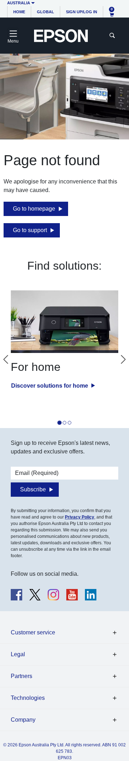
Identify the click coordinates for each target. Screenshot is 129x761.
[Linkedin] (90, 594)
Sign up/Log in (81, 12)
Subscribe (33, 489)
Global (45, 12)
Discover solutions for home (50, 386)
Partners (21, 676)
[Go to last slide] (5, 359)
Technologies (28, 698)
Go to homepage (34, 209)
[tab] (59, 422)
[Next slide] (123, 359)
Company (23, 720)
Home (19, 12)
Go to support (30, 230)
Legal (18, 654)
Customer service (33, 632)
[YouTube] (72, 594)
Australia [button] (18, 3)
